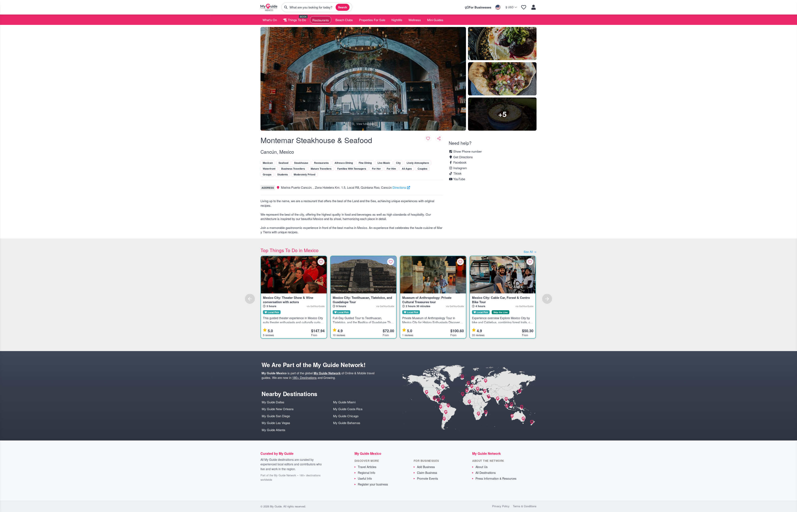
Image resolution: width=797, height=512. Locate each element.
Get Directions (462, 157)
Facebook (459, 162)
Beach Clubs (344, 20)
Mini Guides (435, 20)
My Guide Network (327, 373)
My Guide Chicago (345, 416)
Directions (399, 187)
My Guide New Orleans (278, 409)
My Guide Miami (344, 402)
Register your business (373, 484)
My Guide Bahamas (346, 423)
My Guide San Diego (276, 416)
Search (342, 7)
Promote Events (427, 478)
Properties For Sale (372, 20)
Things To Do (296, 20)
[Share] (439, 138)
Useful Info (365, 478)
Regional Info (366, 473)
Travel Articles (367, 467)
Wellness (414, 20)
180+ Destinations (304, 377)
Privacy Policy (501, 506)
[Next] (547, 299)
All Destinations (486, 473)
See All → (530, 252)
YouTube (458, 179)
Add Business (426, 467)
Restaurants (320, 20)
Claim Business (427, 473)
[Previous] (250, 299)
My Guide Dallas (273, 402)
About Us (482, 467)
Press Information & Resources (496, 478)
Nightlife (396, 20)
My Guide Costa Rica (347, 409)
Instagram (459, 168)
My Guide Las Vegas (276, 423)
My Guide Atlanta (273, 430)
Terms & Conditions (525, 506)
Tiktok (457, 173)
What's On (270, 20)
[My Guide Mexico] (268, 7)
